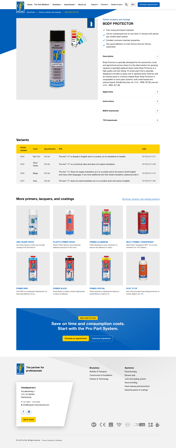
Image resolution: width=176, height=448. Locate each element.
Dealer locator (116, 4)
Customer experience (101, 338)
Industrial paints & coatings (136, 390)
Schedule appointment (149, 4)
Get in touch (28, 419)
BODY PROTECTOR (71, 12)
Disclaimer (58, 440)
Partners (104, 4)
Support (94, 4)
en (132, 4)
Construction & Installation (101, 375)
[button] (126, 4)
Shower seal (130, 375)
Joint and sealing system (135, 379)
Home (29, 4)
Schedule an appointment (76, 338)
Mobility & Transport (98, 371)
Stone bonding (131, 382)
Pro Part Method (41, 4)
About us (82, 4)
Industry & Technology (99, 379)
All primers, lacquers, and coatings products (141, 199)
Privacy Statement (48, 440)
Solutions (56, 4)
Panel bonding (131, 371)
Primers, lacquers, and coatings (50, 12)
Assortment (69, 4)
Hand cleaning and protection (137, 386)
